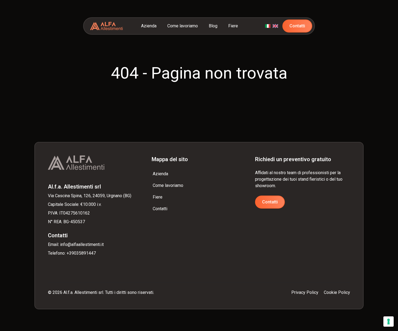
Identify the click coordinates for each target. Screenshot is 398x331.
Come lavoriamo (182, 25)
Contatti (297, 25)
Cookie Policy (337, 292)
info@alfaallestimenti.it (82, 244)
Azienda (148, 25)
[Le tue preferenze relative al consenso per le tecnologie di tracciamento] (388, 321)
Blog (213, 25)
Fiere (233, 25)
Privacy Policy (304, 292)
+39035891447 (81, 253)
